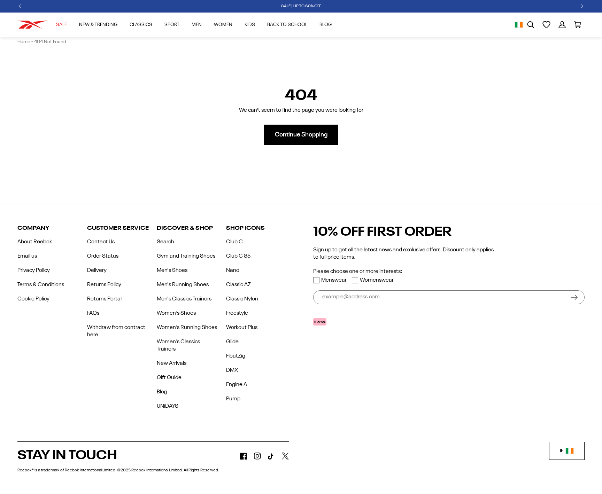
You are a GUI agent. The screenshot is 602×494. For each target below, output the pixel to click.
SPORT (171, 24)
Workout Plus (241, 327)
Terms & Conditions (40, 285)
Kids (250, 24)
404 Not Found (50, 41)
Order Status (102, 256)
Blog (162, 392)
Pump (233, 399)
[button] (20, 6)
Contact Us (101, 242)
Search (165, 242)
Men (197, 24)
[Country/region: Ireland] (519, 25)
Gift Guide (169, 378)
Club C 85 (238, 256)
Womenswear (377, 280)
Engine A (236, 384)
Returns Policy (104, 285)
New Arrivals (171, 363)
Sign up (574, 297)
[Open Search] (530, 24)
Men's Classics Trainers (184, 299)
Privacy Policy (33, 270)
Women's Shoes (176, 313)
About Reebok (34, 242)
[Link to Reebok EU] (32, 25)
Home (23, 41)
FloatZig (235, 356)
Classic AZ (238, 285)
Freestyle (237, 313)
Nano (232, 270)
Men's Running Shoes (183, 285)
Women (223, 24)
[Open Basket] (577, 24)
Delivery (97, 270)
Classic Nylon (242, 299)
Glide (232, 342)
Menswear (334, 280)
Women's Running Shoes (187, 327)
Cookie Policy (33, 299)
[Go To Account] (562, 24)
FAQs (93, 313)
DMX (232, 370)
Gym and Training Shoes (186, 256)
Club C (234, 242)
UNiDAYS (167, 406)
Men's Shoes (172, 270)
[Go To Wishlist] (546, 24)
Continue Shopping (301, 135)
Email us (27, 256)
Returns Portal (104, 299)
